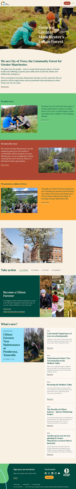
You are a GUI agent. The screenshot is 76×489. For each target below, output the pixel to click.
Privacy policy (16, 484)
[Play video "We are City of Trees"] (32, 245)
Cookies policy (26, 484)
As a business (35, 270)
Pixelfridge (66, 486)
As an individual (23, 270)
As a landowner (56, 270)
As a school (45, 270)
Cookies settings (36, 484)
